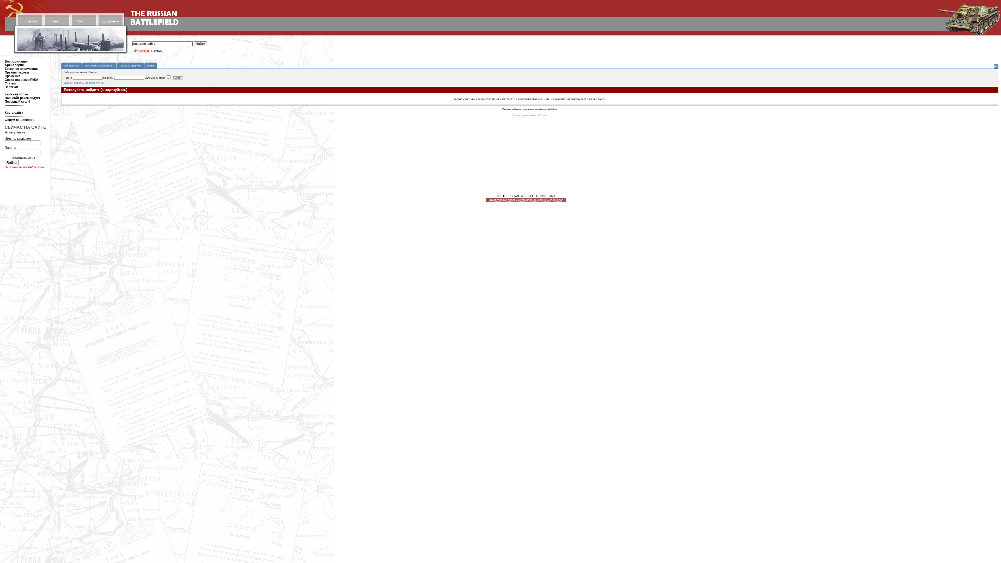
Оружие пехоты (17, 72)
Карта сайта (14, 112)
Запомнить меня (23, 158)
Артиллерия (14, 65)
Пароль (10, 148)
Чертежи (11, 87)
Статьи (10, 83)
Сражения (12, 76)
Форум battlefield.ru (19, 120)
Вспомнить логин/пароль (24, 167)
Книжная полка (16, 94)
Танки (55, 21)
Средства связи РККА (21, 80)
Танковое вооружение (22, 69)
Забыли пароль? (74, 82)
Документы (110, 21)
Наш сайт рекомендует (22, 98)
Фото (80, 21)
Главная (31, 21)
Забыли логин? (95, 82)
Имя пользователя (19, 138)
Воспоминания (16, 61)
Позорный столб (17, 101)
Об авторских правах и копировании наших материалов (526, 199)
